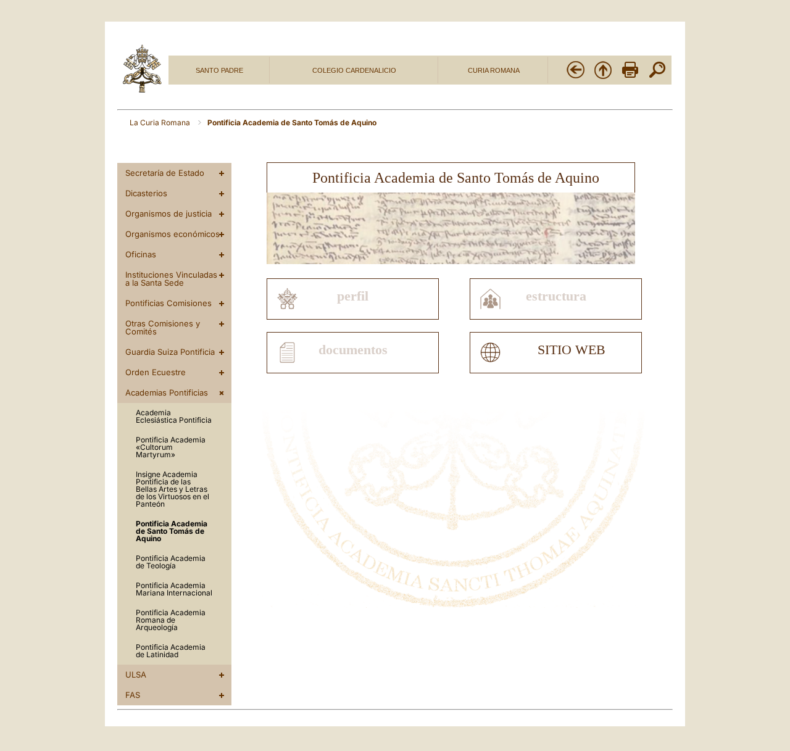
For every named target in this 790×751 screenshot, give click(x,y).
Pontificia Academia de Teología (171, 562)
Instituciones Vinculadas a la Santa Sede (171, 279)
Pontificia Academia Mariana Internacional (174, 589)
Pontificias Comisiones (168, 303)
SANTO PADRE (219, 70)
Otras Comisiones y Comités (162, 327)
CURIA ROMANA (494, 70)
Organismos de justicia (168, 213)
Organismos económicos (172, 234)
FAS (132, 695)
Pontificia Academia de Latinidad (171, 650)
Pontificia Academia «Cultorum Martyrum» (171, 447)
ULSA (135, 674)
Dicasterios (146, 193)
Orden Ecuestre (155, 372)
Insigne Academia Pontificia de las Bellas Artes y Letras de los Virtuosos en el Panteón (172, 489)
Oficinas (140, 254)
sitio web (571, 350)
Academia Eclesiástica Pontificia (174, 416)
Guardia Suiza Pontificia (170, 352)
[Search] (657, 77)
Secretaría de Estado (164, 173)
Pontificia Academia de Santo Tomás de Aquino (171, 531)
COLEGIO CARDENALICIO (354, 70)
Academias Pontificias (166, 392)
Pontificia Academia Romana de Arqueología (171, 620)
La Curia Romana (161, 122)
